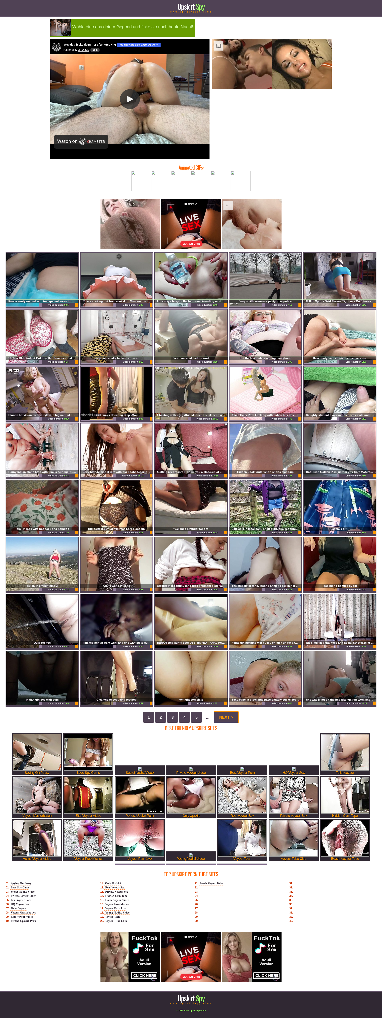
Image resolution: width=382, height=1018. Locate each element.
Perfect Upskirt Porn (23, 921)
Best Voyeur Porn (21, 900)
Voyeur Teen (112, 917)
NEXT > (226, 717)
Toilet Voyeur (18, 908)
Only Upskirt (113, 883)
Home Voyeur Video (117, 900)
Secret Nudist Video (23, 891)
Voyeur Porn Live (115, 908)
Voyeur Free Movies (117, 904)
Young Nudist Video (117, 912)
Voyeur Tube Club (116, 921)
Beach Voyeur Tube (211, 883)
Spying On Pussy (21, 883)
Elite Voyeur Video (22, 917)
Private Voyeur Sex (116, 891)
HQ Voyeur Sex (20, 904)
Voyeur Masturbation (23, 912)
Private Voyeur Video (23, 896)
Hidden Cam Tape (116, 896)
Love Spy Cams (20, 887)
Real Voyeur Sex (115, 887)
